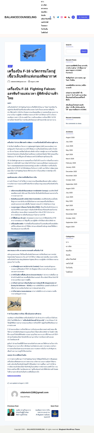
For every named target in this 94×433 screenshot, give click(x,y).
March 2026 (70, 159)
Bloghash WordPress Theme (69, 429)
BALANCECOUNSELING (21, 17)
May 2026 (69, 150)
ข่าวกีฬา (69, 246)
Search (68, 45)
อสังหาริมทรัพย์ (71, 259)
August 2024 (70, 227)
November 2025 (71, 176)
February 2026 (71, 163)
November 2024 (71, 214)
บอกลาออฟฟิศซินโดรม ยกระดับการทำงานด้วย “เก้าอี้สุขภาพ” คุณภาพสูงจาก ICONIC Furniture (76, 69)
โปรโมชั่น (69, 268)
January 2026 (70, 167)
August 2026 (70, 137)
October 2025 (70, 180)
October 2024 (70, 218)
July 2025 (69, 193)
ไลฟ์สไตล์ (69, 272)
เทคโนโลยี (69, 263)
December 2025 (71, 171)
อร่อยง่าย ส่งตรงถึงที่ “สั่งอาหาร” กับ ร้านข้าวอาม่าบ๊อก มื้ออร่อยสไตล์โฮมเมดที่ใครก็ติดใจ (76, 96)
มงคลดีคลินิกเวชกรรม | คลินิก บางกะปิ (76, 86)
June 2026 (69, 146)
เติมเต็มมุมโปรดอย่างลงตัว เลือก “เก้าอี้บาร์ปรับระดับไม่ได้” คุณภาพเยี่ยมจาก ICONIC (76, 107)
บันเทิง (68, 255)
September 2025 (71, 184)
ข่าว (10, 66)
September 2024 (71, 222)
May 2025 (69, 201)
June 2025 (69, 197)
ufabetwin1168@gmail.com (34, 392)
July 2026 (69, 142)
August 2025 (70, 188)
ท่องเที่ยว (69, 251)
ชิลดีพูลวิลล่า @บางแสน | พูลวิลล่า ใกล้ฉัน (76, 79)
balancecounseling (14, 376)
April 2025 (69, 205)
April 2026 (69, 154)
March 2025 (70, 210)
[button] (83, 17)
